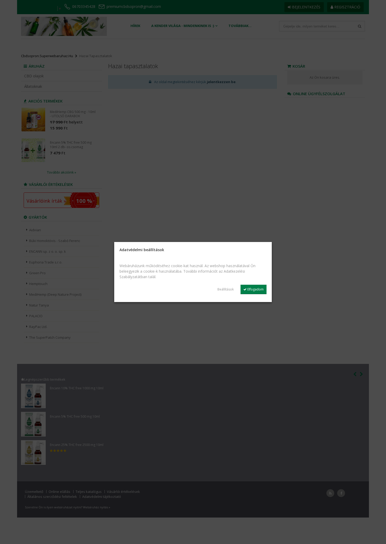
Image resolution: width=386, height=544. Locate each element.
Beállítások (225, 289)
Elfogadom (255, 289)
